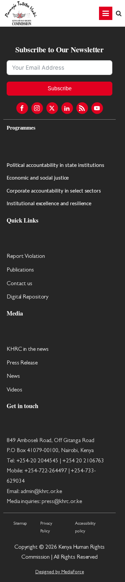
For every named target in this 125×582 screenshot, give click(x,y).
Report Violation (26, 257)
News (13, 376)
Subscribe (60, 88)
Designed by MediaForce (59, 572)
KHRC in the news (27, 349)
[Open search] (119, 13)
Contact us (19, 284)
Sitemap (20, 524)
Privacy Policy (46, 528)
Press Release (22, 363)
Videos (14, 390)
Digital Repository (27, 297)
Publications (20, 270)
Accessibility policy (85, 528)
